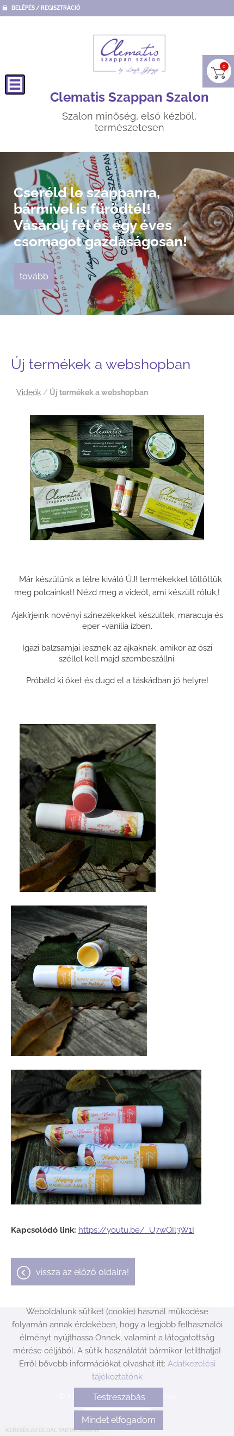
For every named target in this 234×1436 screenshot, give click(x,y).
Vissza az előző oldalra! (82, 1272)
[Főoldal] (129, 54)
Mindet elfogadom (119, 1420)
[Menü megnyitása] (14, 84)
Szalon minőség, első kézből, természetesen (129, 111)
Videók (28, 392)
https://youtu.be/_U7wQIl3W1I (136, 1230)
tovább (34, 276)
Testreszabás (119, 1397)
